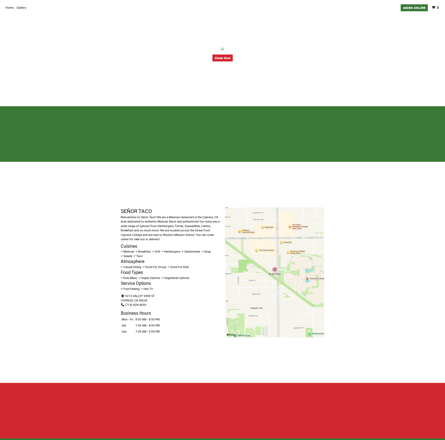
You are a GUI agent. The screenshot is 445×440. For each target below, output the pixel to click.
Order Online (414, 8)
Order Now (222, 58)
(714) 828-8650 (135, 305)
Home (9, 7)
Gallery (21, 7)
